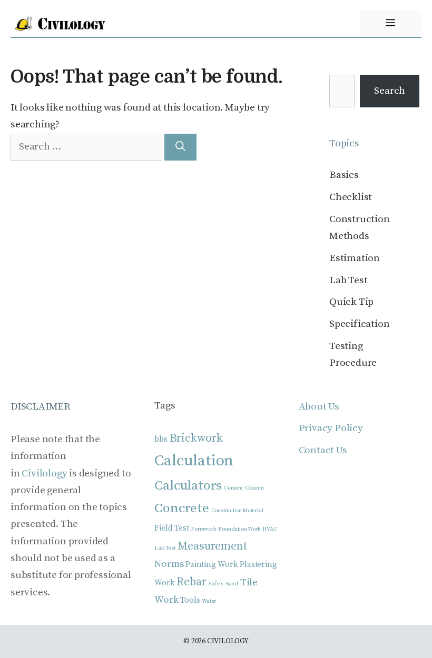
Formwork (203, 529)
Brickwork (196, 438)
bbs (160, 439)
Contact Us (323, 450)
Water (209, 601)
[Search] (180, 147)
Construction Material (237, 510)
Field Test (171, 528)
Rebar (191, 582)
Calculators (188, 485)
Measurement (212, 546)
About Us (319, 407)
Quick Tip (351, 302)
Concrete (181, 508)
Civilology (44, 473)
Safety (215, 583)
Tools (190, 600)
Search (389, 91)
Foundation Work (239, 529)
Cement (233, 488)
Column (254, 488)
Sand (231, 583)
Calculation (193, 461)
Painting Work (211, 565)
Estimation (354, 258)
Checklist (350, 197)
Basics (344, 175)
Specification (359, 324)
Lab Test (348, 280)
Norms (168, 564)
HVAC (269, 529)
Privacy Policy (331, 428)
